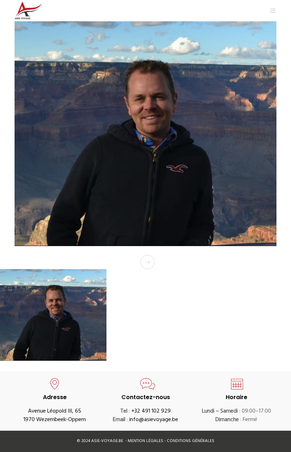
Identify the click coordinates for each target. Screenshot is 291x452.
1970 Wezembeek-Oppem (54, 420)
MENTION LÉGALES (146, 441)
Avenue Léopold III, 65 (54, 411)
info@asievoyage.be (153, 420)
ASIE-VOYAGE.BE (107, 441)
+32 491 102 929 (151, 411)
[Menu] (270, 10)
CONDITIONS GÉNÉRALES (190, 441)
